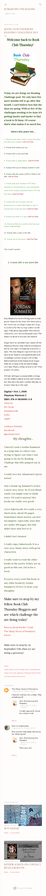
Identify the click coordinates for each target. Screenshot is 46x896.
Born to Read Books (32, 669)
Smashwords (11, 410)
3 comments (15, 872)
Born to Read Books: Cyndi (18, 627)
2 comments (15, 833)
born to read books (20, 726)
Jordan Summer (10, 673)
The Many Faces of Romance (14, 676)
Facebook (9, 430)
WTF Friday (11, 828)
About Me (10, 14)
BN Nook (9, 406)
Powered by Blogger (25, 888)
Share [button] (6, 666)
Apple (7, 418)
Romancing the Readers (19, 9)
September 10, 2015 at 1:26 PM (24, 691)
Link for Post (15, 226)
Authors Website (13, 426)
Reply (14, 721)
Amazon (8, 403)
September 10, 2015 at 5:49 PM (24, 728)
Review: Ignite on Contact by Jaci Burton (22, 866)
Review (38, 673)
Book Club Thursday (17, 669)
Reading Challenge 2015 (26, 673)
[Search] (40, 4)
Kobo (7, 414)
